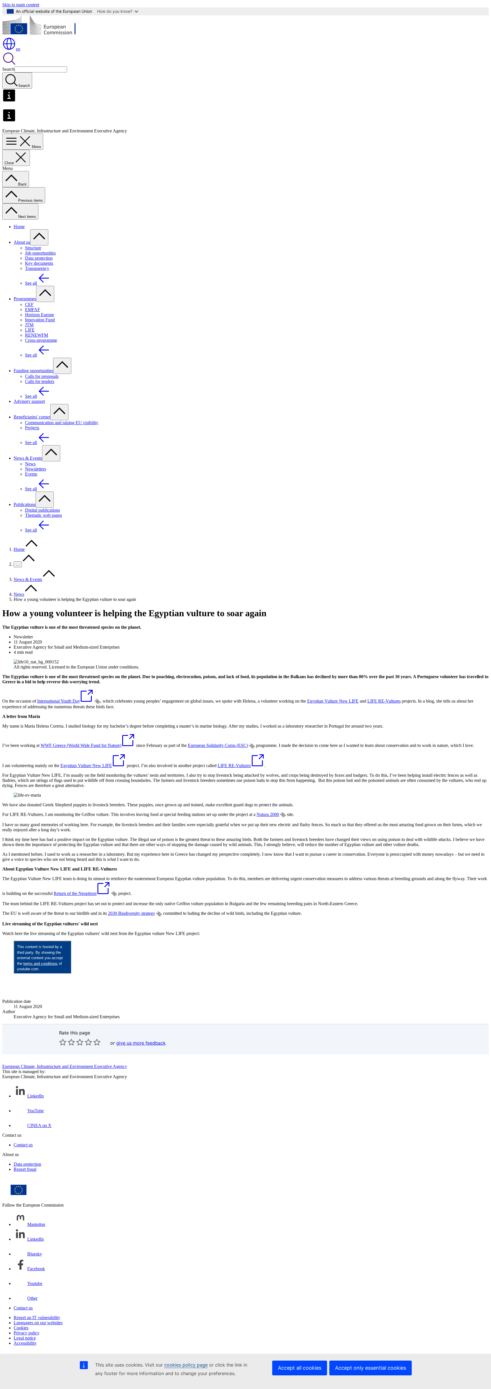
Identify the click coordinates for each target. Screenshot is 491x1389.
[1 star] (63, 1042)
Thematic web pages (43, 515)
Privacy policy (26, 1332)
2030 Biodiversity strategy (131, 913)
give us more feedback (141, 1043)
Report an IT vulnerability (37, 1317)
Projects (32, 427)
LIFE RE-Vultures (384, 701)
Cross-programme (41, 340)
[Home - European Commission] (43, 34)
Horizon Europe (39, 314)
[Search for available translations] (97, 701)
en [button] (18, 49)
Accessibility (25, 1343)
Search (8, 69)
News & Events (28, 458)
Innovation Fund (40, 319)
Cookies (21, 1327)
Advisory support (29, 401)
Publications (25, 504)
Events (31, 474)
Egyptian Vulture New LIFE (333, 701)
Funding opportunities (33, 370)
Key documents (39, 263)
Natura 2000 (268, 814)
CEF (29, 304)
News (30, 463)
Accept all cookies (299, 1368)
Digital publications (42, 510)
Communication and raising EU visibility (61, 422)
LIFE (30, 330)
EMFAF (32, 309)
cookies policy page (186, 1365)
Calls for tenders (39, 381)
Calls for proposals (42, 376)
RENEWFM (36, 335)
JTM (29, 324)
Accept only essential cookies (370, 1368)
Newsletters (35, 469)
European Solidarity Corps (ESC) (218, 745)
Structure (33, 247)
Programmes (25, 298)
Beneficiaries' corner (32, 417)
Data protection (39, 258)
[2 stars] (67, 1042)
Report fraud (25, 1169)
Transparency (37, 268)
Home (19, 226)
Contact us (23, 1144)
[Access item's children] (39, 237)
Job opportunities (40, 253)
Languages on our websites (38, 1322)
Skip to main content (20, 4)
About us (22, 242)
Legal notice (25, 1338)
